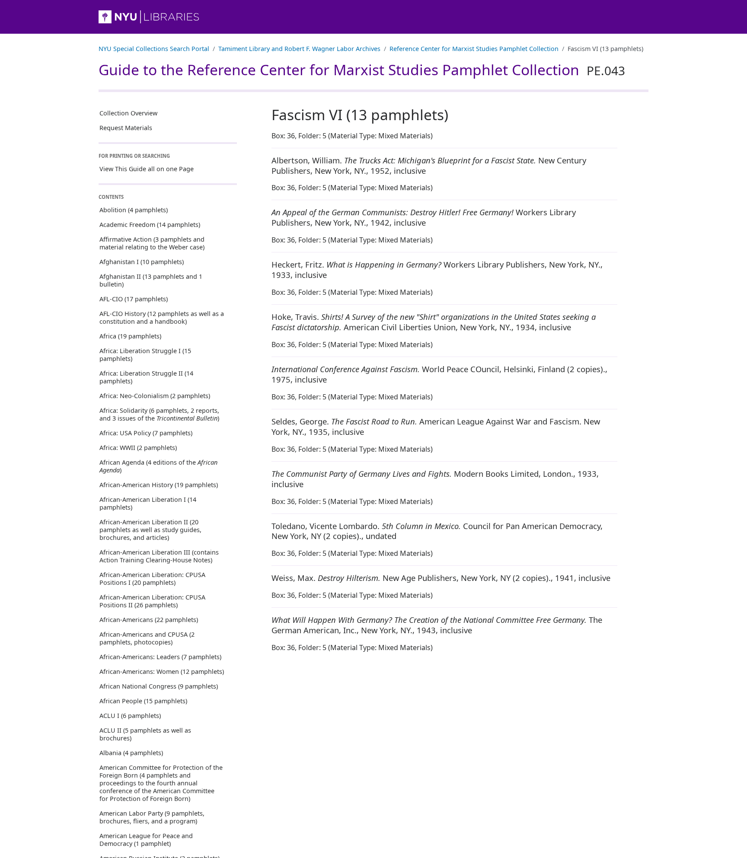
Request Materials (125, 128)
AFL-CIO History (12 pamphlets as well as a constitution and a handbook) (161, 317)
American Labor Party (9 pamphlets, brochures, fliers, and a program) (151, 817)
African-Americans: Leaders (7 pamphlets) (160, 657)
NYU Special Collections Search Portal (154, 49)
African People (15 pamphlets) (143, 701)
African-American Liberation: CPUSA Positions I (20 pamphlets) (152, 579)
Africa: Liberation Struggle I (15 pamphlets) (145, 355)
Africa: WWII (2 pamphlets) (138, 447)
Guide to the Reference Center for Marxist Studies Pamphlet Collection (362, 70)
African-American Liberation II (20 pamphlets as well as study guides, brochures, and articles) (150, 530)
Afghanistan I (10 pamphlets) (141, 262)
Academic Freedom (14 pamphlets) (149, 224)
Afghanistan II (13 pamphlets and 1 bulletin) (150, 280)
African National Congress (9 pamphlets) (158, 686)
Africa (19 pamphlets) (130, 336)
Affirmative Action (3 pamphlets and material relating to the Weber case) (151, 243)
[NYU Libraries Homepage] (373, 16)
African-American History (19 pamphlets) (158, 485)
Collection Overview (128, 113)
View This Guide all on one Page (146, 169)
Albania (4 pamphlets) (131, 753)
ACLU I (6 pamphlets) (130, 715)
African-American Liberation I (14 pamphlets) (147, 503)
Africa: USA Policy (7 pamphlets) (145, 433)
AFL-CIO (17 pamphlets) (133, 299)
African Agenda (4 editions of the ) (158, 466)
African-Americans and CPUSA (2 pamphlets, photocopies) (147, 638)
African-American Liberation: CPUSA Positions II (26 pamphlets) (152, 601)
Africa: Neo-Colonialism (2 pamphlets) (154, 396)
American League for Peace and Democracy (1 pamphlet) (146, 840)
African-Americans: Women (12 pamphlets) (161, 671)
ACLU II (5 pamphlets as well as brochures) (145, 734)
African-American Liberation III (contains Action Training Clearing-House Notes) (159, 556)
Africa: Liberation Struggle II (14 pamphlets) (146, 377)
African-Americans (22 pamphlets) (148, 620)
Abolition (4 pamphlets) (133, 210)
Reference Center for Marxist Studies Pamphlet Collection (474, 49)
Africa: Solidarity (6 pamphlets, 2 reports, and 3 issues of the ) (159, 414)
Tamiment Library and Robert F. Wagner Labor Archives (299, 49)
